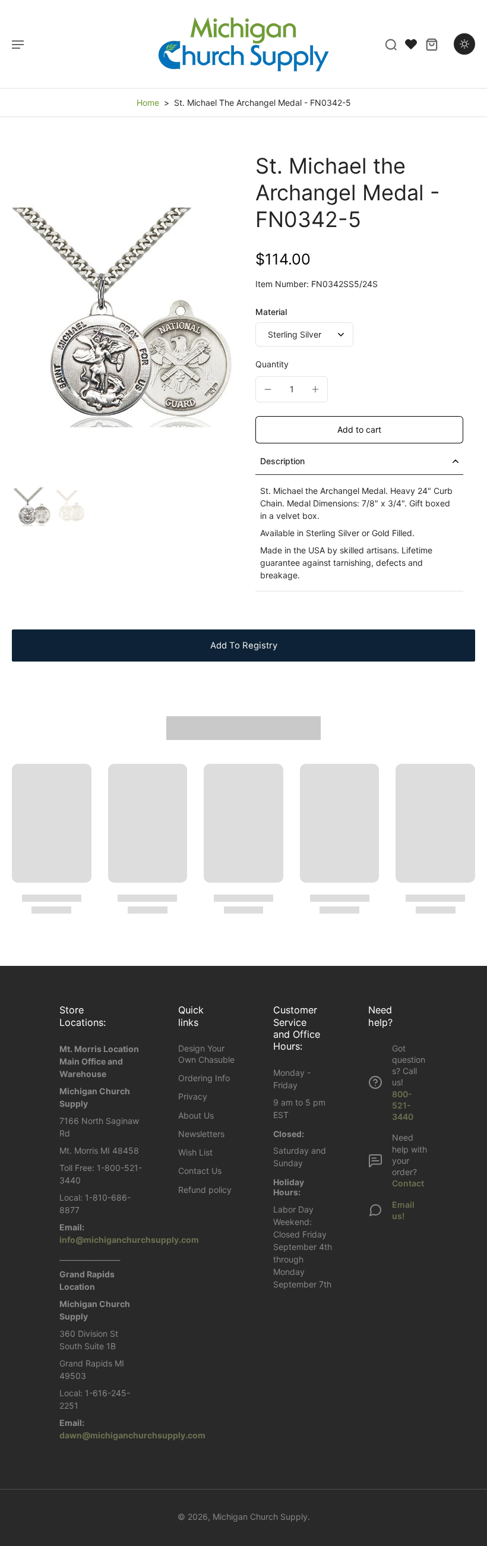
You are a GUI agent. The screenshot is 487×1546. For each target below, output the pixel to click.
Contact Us (200, 1171)
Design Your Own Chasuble (206, 1054)
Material (271, 312)
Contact (408, 1183)
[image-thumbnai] (31, 506)
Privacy (192, 1096)
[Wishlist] (411, 44)
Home (148, 102)
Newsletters (201, 1134)
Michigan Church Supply (260, 1517)
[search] (391, 44)
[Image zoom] (122, 318)
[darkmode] (464, 44)
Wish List (195, 1152)
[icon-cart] (431, 44)
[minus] (268, 389)
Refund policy (205, 1190)
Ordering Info (204, 1078)
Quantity (272, 364)
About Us (196, 1115)
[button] (359, 429)
